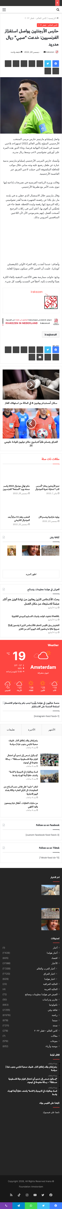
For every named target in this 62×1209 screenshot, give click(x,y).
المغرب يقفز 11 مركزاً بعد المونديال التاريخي (19, 518)
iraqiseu (50, 334)
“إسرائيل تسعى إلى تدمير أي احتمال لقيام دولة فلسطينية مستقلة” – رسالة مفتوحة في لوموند (21, 759)
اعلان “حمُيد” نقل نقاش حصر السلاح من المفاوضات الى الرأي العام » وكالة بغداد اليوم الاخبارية (21, 790)
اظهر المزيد (31, 574)
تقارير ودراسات (50, 999)
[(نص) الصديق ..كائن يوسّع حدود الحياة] (50, 562)
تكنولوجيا (53, 1004)
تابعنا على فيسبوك (51, 1112)
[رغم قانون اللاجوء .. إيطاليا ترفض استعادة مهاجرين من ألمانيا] (11, 913)
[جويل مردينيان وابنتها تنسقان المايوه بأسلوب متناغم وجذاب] (31, 913)
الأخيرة (31, 729)
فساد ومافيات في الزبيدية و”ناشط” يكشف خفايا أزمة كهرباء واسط (23, 774)
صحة (55, 1025)
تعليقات (11, 729)
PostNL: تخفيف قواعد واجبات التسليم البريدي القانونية (35, 616)
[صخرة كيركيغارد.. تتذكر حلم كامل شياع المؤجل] (50, 550)
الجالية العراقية (50, 984)
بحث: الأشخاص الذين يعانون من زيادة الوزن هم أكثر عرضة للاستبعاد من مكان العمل (31, 601)
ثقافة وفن (53, 1010)
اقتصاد (54, 958)
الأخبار (55, 963)
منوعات (54, 1041)
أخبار (55, 947)
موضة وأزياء (52, 1046)
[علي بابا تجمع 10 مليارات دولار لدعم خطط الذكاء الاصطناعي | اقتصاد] (11, 901)
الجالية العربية (51, 989)
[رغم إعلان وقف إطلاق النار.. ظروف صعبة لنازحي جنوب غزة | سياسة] (49, 745)
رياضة (55, 1015)
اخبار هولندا (49, 978)
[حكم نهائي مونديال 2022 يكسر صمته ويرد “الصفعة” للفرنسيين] (16, 475)
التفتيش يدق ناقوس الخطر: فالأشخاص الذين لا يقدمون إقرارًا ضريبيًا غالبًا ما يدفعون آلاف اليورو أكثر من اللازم (33, 627)
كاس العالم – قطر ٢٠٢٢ (46, 1030)
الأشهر (51, 729)
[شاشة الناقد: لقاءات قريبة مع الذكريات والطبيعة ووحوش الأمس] (31, 562)
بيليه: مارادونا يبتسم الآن (49, 517)
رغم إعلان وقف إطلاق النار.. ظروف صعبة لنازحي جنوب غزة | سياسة (23, 742)
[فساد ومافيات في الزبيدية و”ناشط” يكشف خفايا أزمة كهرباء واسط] (49, 776)
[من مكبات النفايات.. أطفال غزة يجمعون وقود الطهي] (49, 807)
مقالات (54, 1036)
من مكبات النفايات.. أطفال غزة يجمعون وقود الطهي (21, 805)
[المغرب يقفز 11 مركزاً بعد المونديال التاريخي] (16, 506)
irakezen (50, 52)
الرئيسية (52, 18)
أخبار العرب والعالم (46, 968)
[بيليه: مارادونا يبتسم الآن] (46, 506)
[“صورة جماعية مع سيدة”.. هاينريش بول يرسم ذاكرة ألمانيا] (12, 550)
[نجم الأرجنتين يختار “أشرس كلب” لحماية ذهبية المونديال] (46, 475)
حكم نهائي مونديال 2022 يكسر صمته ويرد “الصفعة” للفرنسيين (16, 487)
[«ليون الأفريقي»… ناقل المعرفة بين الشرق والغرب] (31, 550)
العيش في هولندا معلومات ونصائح (41, 994)
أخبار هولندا (52, 952)
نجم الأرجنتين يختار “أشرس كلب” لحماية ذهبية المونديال (47, 487)
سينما (55, 1020)
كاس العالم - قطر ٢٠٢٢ (35, 18)
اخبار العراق (49, 973)
